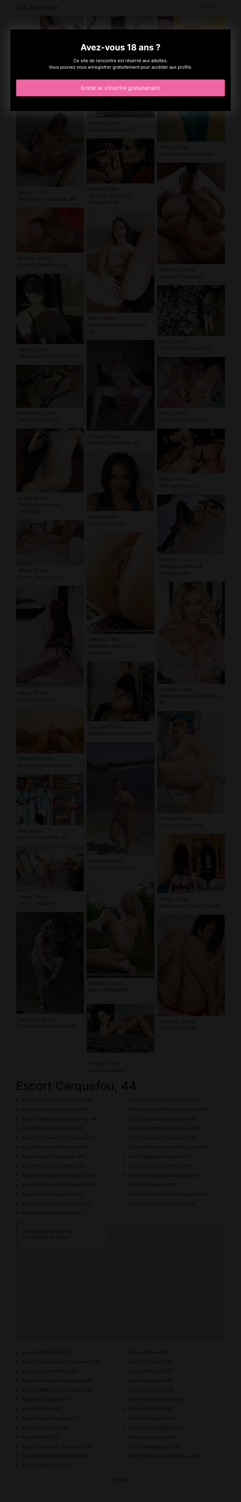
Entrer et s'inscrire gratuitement (120, 88)
